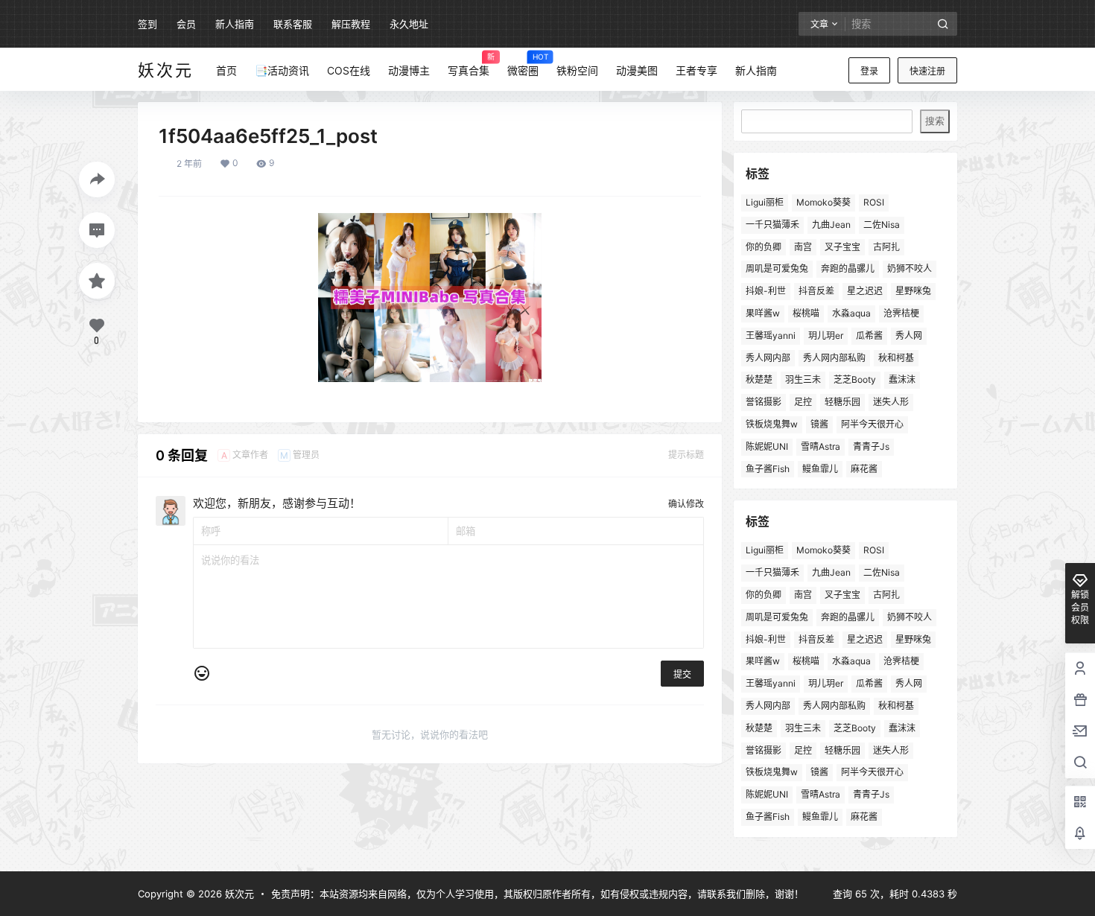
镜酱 (819, 424)
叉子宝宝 (842, 246)
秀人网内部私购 (834, 357)
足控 (803, 401)
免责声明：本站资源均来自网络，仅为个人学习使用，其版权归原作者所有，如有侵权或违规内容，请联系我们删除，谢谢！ (537, 894)
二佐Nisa (881, 224)
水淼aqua (851, 313)
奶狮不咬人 (909, 268)
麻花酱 (864, 468)
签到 (147, 24)
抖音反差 (816, 290)
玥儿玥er (825, 335)
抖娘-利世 (766, 290)
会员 (186, 24)
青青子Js (871, 446)
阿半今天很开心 (872, 424)
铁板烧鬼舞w (772, 424)
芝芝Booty (855, 379)
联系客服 (292, 24)
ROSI (873, 202)
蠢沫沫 (902, 379)
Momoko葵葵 (823, 202)
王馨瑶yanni (771, 335)
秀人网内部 (768, 357)
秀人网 (908, 335)
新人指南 (234, 24)
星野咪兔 (913, 290)
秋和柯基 (896, 357)
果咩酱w (763, 313)
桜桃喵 (806, 313)
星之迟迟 (865, 290)
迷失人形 (891, 401)
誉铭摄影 (763, 401)
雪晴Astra (820, 446)
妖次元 (238, 894)
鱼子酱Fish (768, 468)
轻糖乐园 (842, 401)
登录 (869, 71)
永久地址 (409, 24)
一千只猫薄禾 (772, 224)
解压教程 (350, 24)
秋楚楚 (759, 379)
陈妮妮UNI (767, 446)
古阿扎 (886, 246)
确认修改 (686, 503)
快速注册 (927, 71)
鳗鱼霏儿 (820, 468)
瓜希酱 (869, 335)
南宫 (803, 246)
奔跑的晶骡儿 (848, 268)
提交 (682, 674)
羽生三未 (803, 379)
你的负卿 (763, 246)
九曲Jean (831, 224)
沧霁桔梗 (901, 313)
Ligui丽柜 (765, 202)
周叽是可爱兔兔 (777, 268)
